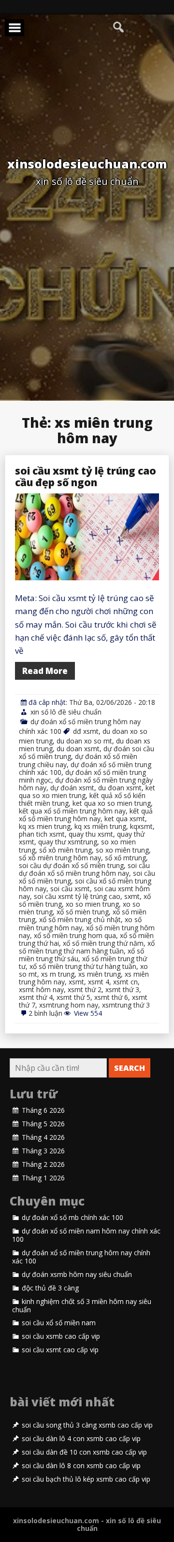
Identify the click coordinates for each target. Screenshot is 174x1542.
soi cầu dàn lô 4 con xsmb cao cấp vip (81, 1438)
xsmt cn (125, 981)
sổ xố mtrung (125, 857)
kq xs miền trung (100, 826)
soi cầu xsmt (70, 888)
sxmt (132, 896)
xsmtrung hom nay (68, 1004)
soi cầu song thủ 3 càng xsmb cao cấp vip (87, 1425)
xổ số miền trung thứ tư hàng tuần (82, 966)
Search (129, 1068)
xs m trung (57, 974)
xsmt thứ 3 (122, 989)
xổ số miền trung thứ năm (103, 943)
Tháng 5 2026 (43, 1124)
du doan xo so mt (84, 740)
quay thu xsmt (91, 834)
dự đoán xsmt (72, 787)
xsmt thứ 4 (36, 997)
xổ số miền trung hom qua (75, 935)
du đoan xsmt (120, 787)
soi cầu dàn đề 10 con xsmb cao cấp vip (84, 1452)
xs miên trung (99, 974)
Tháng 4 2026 (43, 1137)
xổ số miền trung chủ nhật (80, 919)
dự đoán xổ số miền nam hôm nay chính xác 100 (86, 1235)
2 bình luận (45, 1013)
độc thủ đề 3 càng (50, 1288)
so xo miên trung (122, 850)
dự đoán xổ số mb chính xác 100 (72, 1217)
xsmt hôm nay (41, 989)
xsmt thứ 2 (85, 989)
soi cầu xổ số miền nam (59, 1322)
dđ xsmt (86, 731)
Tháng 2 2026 (43, 1164)
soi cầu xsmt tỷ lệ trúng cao (77, 896)
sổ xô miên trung (65, 850)
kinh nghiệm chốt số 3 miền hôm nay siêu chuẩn (81, 1305)
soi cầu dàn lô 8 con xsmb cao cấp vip (81, 1465)
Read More (45, 670)
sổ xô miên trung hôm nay (60, 857)
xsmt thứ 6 (111, 997)
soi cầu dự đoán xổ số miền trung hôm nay (84, 869)
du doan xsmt (78, 748)
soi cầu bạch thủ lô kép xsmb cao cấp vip (86, 1479)
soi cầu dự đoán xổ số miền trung (71, 865)
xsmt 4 (98, 981)
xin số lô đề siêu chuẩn (66, 711)
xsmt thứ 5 (73, 997)
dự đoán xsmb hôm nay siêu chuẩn (77, 1274)
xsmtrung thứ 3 (126, 1004)
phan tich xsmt (42, 834)
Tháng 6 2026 (43, 1110)
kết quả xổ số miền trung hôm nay (86, 814)
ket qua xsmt (124, 818)
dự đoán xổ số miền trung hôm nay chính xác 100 (81, 1256)
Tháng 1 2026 (43, 1178)
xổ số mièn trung (83, 911)
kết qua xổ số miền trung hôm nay (72, 810)
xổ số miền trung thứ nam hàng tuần (87, 947)
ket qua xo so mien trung (111, 803)
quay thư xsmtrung (67, 841)
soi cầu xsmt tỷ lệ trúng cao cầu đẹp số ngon (85, 476)
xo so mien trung (92, 904)
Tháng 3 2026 (43, 1151)
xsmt (76, 981)
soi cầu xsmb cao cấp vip (61, 1336)
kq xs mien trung (45, 826)
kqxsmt (141, 826)
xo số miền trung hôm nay (80, 923)
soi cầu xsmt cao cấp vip (60, 1350)
